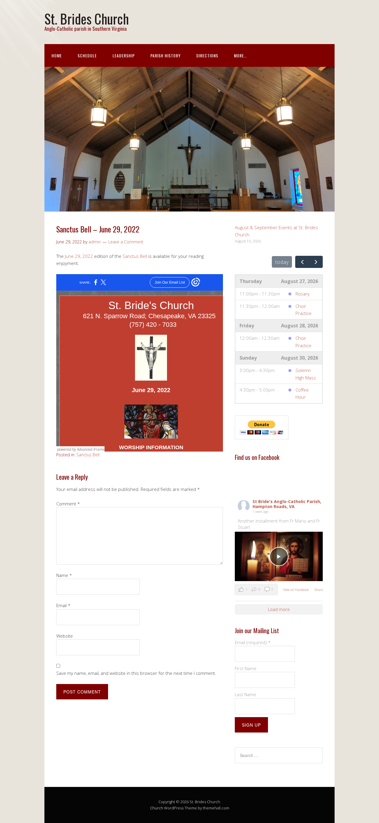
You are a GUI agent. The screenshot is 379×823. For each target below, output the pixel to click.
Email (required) (253, 642)
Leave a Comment (125, 242)
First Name (245, 668)
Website (64, 636)
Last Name (245, 694)
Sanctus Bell (135, 256)
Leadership (124, 55)
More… (240, 55)
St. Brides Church (86, 18)
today (282, 262)
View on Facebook (296, 589)
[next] (316, 262)
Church (156, 808)
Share (318, 589)
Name (64, 575)
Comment (68, 504)
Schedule (87, 55)
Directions (207, 55)
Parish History (165, 55)
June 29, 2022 (79, 256)
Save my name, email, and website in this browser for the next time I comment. (136, 673)
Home (57, 55)
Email (63, 605)
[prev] (302, 262)
